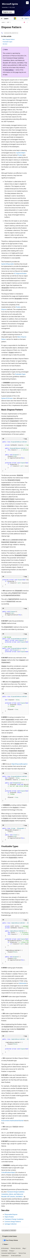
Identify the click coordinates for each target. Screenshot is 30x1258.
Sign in (27, 18)
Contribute (4, 1251)
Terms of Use (22, 1253)
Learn (3, 22)
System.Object (20, 153)
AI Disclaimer (5, 1248)
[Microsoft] (15, 18)
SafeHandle (22, 983)
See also (5, 44)
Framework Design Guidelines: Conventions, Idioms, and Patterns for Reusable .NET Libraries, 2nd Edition (13, 1194)
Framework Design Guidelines (14, 1219)
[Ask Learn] (24, 22)
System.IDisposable (7, 264)
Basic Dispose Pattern (9, 39)
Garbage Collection (10, 1224)
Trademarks (4, 1255)
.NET (8, 22)
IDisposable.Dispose (10, 1214)
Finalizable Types (7, 41)
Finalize (20, 155)
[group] (15, 456)
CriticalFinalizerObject (8, 1172)
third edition (9, 70)
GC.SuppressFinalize (20, 273)
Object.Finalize (9, 1217)
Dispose (3, 309)
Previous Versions (16, 1248)
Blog (24, 1248)
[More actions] (27, 22)
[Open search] (22, 18)
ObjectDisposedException (19, 764)
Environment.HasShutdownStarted (12, 1120)
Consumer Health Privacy (8, 1253)
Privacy (11, 1251)
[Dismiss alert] (27, 2)
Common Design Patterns (12, 1221)
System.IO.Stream (7, 398)
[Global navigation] (1, 18)
